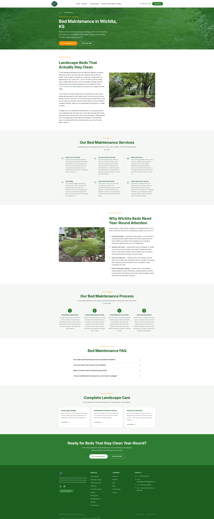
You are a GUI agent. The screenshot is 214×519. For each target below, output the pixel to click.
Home (78, 4)
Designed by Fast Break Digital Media (91, 518)
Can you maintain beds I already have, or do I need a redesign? (107, 376)
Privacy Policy (140, 514)
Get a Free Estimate (68, 43)
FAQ (114, 483)
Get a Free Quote (66, 491)
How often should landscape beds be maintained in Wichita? (107, 359)
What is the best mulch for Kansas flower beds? (107, 370)
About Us (115, 476)
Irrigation (92, 492)
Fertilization (93, 486)
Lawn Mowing (94, 476)
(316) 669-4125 (87, 43)
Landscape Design (68, 411)
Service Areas (94, 4)
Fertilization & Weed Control (105, 411)
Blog (109, 4)
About (113, 4)
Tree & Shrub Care (95, 483)
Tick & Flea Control (95, 489)
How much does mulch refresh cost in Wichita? (107, 365)
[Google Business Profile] (64, 486)
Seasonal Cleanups (134, 411)
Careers (115, 492)
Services (84, 4)
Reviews (104, 4)
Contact (118, 4)
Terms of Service (150, 514)
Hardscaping (94, 495)
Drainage (92, 502)
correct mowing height (66, 86)
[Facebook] (60, 486)
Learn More (64, 422)
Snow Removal (94, 505)
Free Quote (157, 3)
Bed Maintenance (95, 499)
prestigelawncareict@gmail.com (146, 481)
